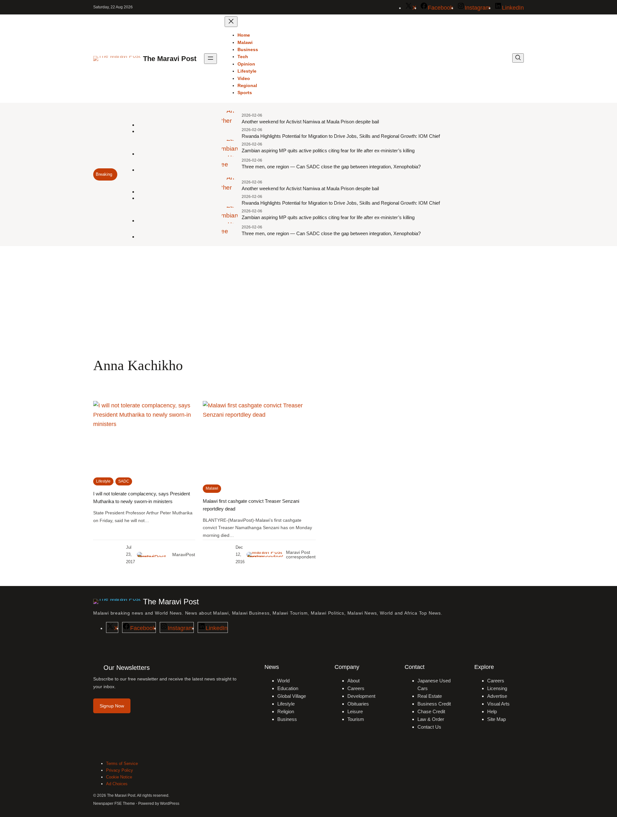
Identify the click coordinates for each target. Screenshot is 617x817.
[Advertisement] (308, 299)
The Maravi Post (169, 59)
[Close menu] (231, 21)
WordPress (169, 803)
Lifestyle (103, 481)
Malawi (212, 488)
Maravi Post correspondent (301, 554)
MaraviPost (183, 554)
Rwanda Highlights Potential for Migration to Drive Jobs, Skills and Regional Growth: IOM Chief (341, 136)
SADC (123, 481)
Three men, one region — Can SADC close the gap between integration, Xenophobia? (331, 166)
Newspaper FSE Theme (114, 803)
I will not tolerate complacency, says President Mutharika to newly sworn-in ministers (141, 497)
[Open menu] (210, 58)
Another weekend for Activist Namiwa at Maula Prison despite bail (310, 121)
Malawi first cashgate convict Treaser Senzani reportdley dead (251, 504)
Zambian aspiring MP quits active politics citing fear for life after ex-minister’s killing (328, 150)
